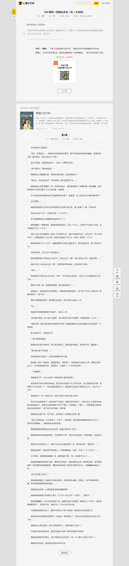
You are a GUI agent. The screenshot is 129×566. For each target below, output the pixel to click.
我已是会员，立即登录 (64, 57)
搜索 (96, 3)
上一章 (64, 91)
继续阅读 (64, 553)
